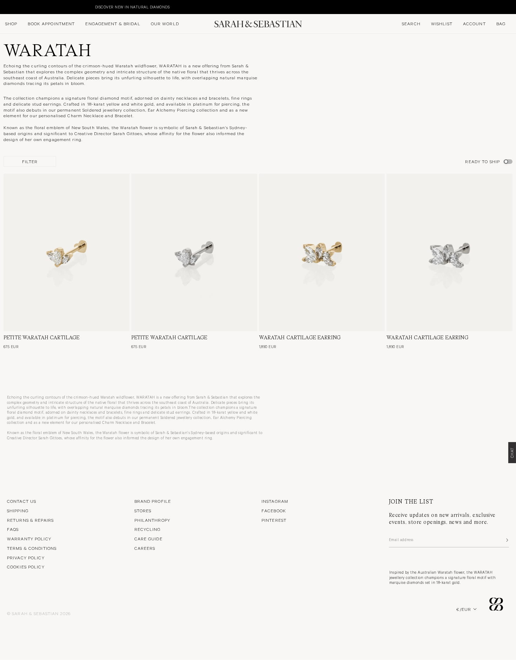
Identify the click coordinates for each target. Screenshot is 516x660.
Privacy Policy (26, 557)
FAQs (13, 529)
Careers (145, 548)
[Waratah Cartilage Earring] (322, 252)
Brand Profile (152, 501)
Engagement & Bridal (112, 23)
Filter (30, 161)
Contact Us (21, 501)
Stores (143, 510)
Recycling (147, 529)
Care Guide (148, 538)
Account (474, 23)
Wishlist (441, 23)
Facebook (274, 510)
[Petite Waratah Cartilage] (67, 252)
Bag (500, 23)
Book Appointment (51, 23)
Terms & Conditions (32, 548)
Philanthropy (152, 520)
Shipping (17, 510)
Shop (11, 23)
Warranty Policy (29, 538)
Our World (165, 23)
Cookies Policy (26, 566)
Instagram (275, 501)
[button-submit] (506, 540)
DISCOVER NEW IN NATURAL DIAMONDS (43, 7)
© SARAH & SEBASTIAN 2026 (39, 613)
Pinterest (274, 520)
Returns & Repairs (30, 520)
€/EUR (463, 609)
